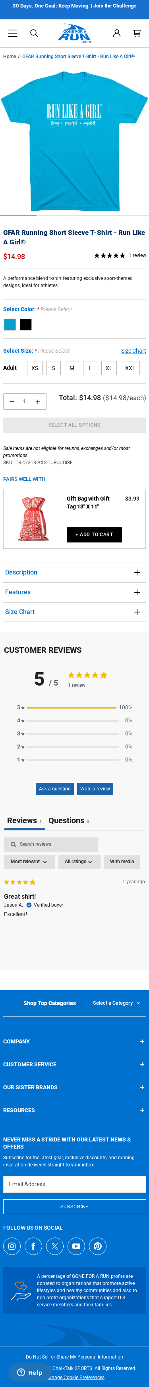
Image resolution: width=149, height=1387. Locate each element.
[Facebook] (33, 1246)
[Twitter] (55, 1246)
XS (34, 368)
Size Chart (20, 612)
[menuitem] (116, 33)
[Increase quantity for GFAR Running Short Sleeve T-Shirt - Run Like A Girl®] (37, 401)
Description (21, 572)
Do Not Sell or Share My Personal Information (74, 1357)
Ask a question (55, 789)
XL (109, 368)
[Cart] (137, 33)
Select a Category (113, 1003)
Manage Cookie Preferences (74, 1377)
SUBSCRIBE (74, 1206)
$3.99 (132, 498)
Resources (19, 1110)
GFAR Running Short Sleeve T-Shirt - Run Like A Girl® (74, 237)
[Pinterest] (97, 1246)
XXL (130, 368)
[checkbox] (122, 862)
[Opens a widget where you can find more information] (30, 1373)
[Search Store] (34, 33)
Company (16, 1041)
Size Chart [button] (133, 351)
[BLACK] (26, 325)
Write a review (95, 789)
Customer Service (29, 1064)
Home (9, 56)
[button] (12, 33)
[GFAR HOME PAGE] (74, 33)
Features (18, 592)
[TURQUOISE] (10, 325)
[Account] (116, 33)
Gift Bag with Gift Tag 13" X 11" (88, 502)
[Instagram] (12, 1246)
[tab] (69, 821)
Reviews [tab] (24, 820)
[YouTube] (76, 1246)
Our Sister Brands (30, 1087)
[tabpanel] (74, 896)
